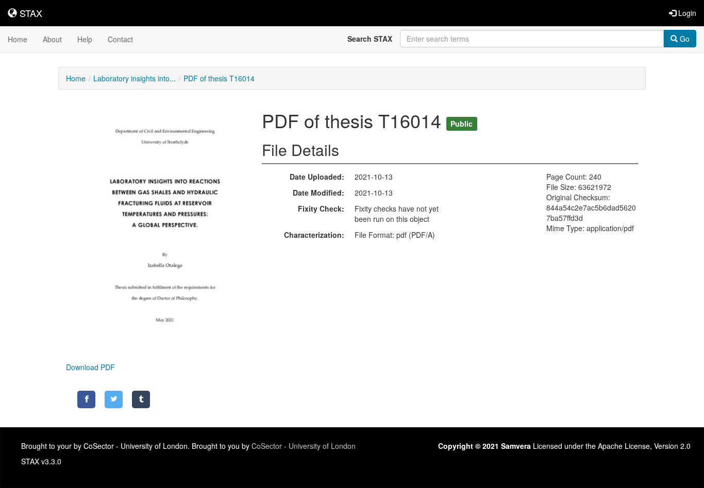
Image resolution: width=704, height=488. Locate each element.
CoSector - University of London (304, 446)
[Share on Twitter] (114, 399)
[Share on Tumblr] (141, 399)
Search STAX (369, 38)
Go (684, 38)
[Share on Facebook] (86, 399)
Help (84, 39)
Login (686, 13)
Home (17, 39)
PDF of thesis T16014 (219, 78)
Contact (120, 39)
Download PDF (90, 367)
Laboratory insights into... (134, 78)
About (52, 39)
